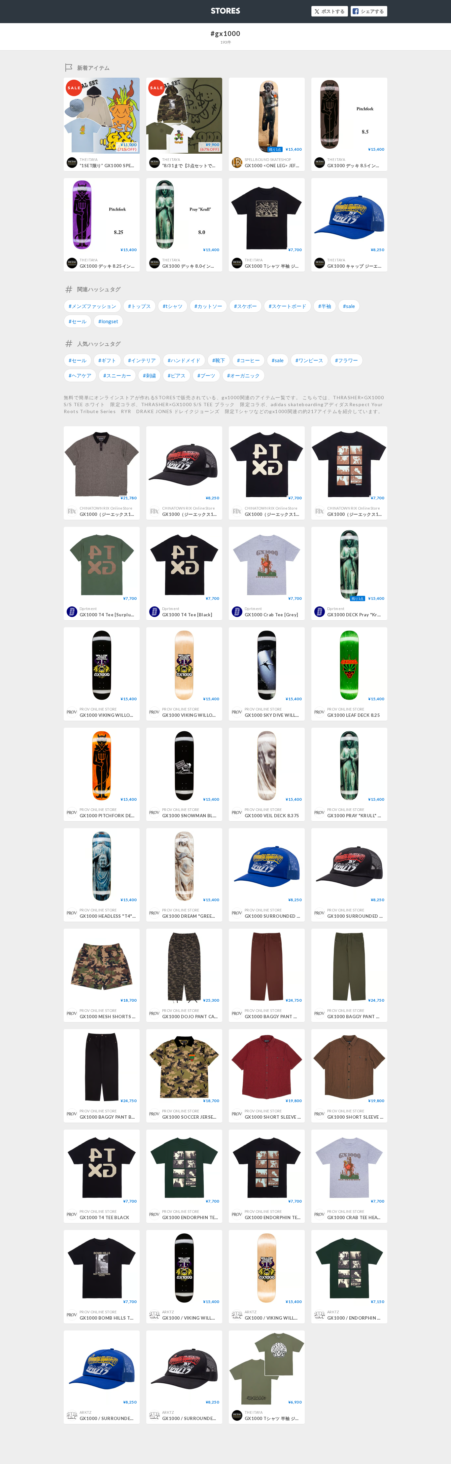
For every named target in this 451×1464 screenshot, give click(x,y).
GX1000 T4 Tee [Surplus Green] (115, 614)
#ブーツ (206, 375)
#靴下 (218, 360)
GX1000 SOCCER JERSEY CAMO (196, 1117)
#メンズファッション (92, 306)
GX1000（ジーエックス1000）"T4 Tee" (286, 514)
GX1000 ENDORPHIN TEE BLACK (280, 1217)
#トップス (139, 306)
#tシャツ (173, 306)
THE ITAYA (88, 159)
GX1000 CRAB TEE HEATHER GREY (364, 1217)
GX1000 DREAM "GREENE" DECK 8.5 (201, 916)
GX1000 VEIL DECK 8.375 (272, 815)
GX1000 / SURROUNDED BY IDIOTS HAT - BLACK (215, 1418)
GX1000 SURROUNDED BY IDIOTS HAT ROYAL (295, 916)
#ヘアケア (80, 375)
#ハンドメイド (184, 360)
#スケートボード (287, 306)
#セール (78, 321)
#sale (349, 306)
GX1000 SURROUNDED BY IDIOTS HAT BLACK (377, 916)
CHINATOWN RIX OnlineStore (106, 508)
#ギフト (107, 360)
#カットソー (208, 306)
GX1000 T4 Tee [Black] (187, 614)
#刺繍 (149, 375)
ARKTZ (168, 1312)
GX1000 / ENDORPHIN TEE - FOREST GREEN (375, 1318)
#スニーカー (117, 375)
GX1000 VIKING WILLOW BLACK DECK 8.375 (128, 715)
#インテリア (142, 360)
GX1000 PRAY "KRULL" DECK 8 (360, 815)
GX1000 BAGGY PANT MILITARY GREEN (370, 1016)
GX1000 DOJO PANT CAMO (192, 1016)
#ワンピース (309, 360)
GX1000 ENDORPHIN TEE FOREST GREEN (207, 1217)
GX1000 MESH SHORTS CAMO (113, 1016)
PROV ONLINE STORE (98, 709)
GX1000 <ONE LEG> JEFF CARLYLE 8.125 (288, 165)
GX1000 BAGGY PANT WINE (275, 1016)
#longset (108, 321)
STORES (215, 9)
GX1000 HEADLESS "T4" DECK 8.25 (118, 916)
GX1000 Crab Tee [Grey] (271, 614)
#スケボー (245, 306)
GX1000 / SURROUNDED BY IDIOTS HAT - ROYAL (133, 1418)
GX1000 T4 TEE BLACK (104, 1217)
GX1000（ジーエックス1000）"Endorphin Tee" (377, 514)
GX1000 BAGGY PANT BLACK (111, 1117)
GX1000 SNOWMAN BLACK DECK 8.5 (202, 815)
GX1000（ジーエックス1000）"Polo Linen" (125, 514)
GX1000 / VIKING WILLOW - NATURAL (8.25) (293, 1318)
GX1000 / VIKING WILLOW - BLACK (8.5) (206, 1318)
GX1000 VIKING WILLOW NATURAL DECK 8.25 (212, 715)
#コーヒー (248, 360)
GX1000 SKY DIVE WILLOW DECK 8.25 (286, 715)
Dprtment (88, 608)
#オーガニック (243, 375)
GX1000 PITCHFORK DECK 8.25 (114, 815)
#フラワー (346, 360)
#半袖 (324, 306)
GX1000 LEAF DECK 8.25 (353, 715)
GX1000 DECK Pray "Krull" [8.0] (361, 614)
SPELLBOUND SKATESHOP (268, 159)
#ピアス (177, 375)
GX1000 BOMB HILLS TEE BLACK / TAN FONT (129, 1318)
